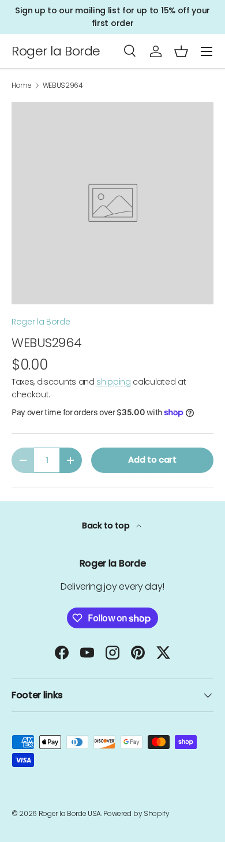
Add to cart (152, 459)
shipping (113, 382)
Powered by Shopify (136, 813)
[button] (181, 51)
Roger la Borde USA (70, 813)
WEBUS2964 (63, 85)
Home (22, 85)
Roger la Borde (41, 321)
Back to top (107, 525)
